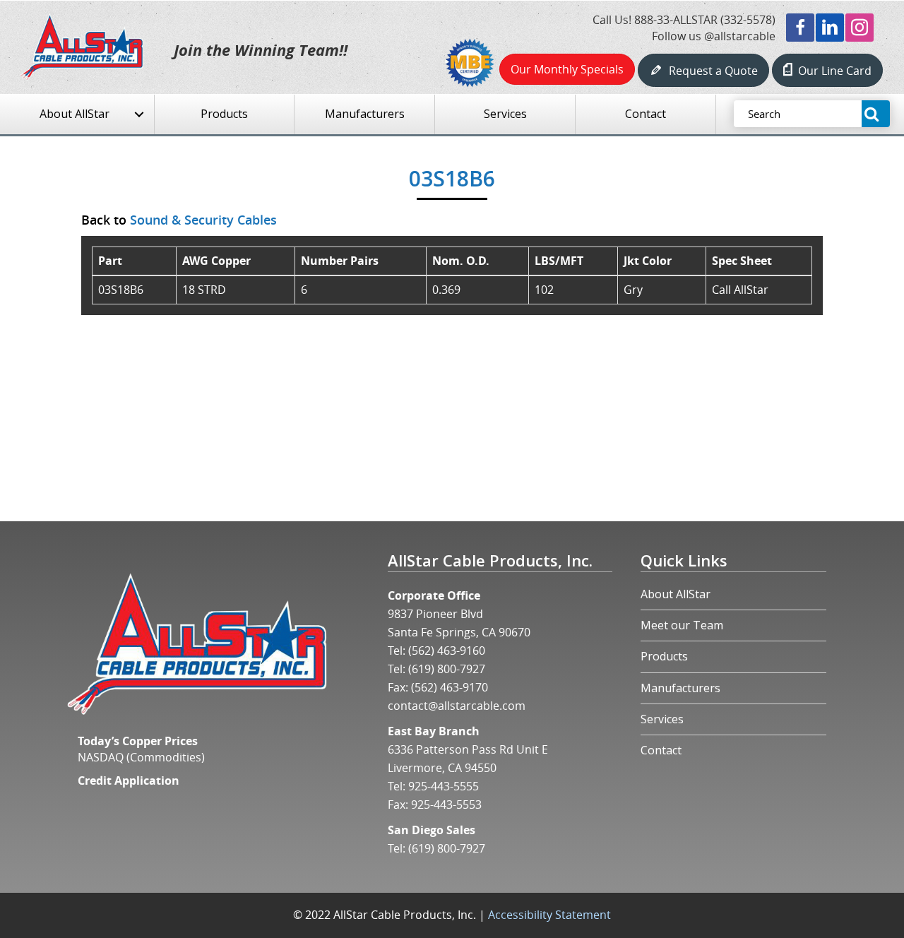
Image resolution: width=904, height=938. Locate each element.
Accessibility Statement (549, 914)
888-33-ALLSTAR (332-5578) (704, 20)
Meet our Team (682, 625)
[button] (800, 27)
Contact (661, 750)
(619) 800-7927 (446, 669)
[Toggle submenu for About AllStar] (139, 115)
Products (664, 656)
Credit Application (128, 780)
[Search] (876, 113)
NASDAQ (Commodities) (141, 757)
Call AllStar (740, 289)
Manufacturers (680, 688)
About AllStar (675, 594)
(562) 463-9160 (446, 650)
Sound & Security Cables (203, 219)
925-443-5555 (443, 786)
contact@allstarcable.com (456, 705)
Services (662, 719)
